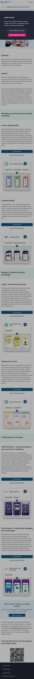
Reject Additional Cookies (17, 30)
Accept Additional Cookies (17, 35)
